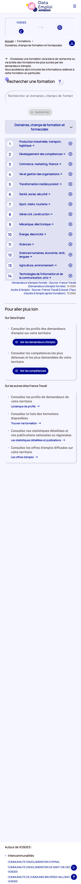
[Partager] (74, 868)
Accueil (9, 41)
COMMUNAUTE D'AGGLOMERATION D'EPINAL (34, 862)
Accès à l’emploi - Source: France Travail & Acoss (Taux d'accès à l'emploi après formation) (43, 291)
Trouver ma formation (24, 423)
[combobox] (40, 96)
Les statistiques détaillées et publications (36, 440)
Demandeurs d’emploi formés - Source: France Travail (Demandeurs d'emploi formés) (44, 284)
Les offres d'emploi (22, 457)
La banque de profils (23, 406)
